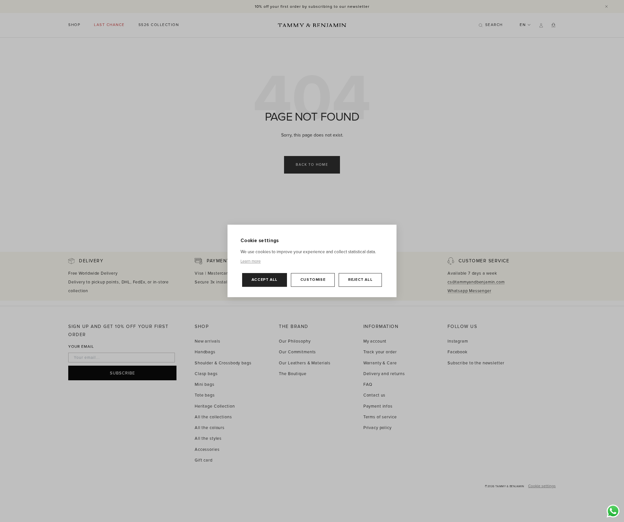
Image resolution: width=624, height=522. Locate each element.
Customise (312, 280)
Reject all (360, 280)
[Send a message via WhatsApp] (613, 511)
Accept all (265, 280)
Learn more (250, 261)
